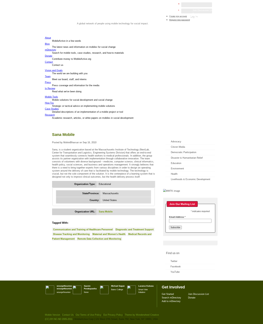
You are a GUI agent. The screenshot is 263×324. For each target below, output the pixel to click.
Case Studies (52, 108)
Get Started (173, 10)
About (48, 37)
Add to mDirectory (176, 17)
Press (48, 82)
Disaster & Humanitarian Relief (187, 157)
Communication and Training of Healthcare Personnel (83, 229)
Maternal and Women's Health (108, 234)
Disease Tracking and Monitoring (71, 234)
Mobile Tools (51, 96)
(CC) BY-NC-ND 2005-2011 (58, 319)
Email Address (177, 217)
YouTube (175, 272)
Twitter (174, 261)
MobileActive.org (72, 17)
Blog (47, 44)
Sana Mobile (106, 211)
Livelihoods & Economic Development (190, 179)
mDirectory (50, 49)
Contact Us (68, 314)
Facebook (176, 266)
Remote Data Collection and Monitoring (99, 238)
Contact (49, 62)
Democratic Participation (183, 152)
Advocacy (176, 141)
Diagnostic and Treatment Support (135, 229)
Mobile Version (52, 314)
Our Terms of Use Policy (88, 314)
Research (50, 115)
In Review (50, 88)
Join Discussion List (203, 10)
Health (174, 174)
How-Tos (49, 103)
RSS (209, 43)
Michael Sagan (118, 286)
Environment (177, 168)
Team (48, 76)
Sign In (210, 21)
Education (176, 163)
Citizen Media (178, 147)
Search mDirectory (177, 14)
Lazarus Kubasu (146, 286)
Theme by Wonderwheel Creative (142, 314)
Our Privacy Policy (113, 314)
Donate (48, 56)
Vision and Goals (54, 70)
